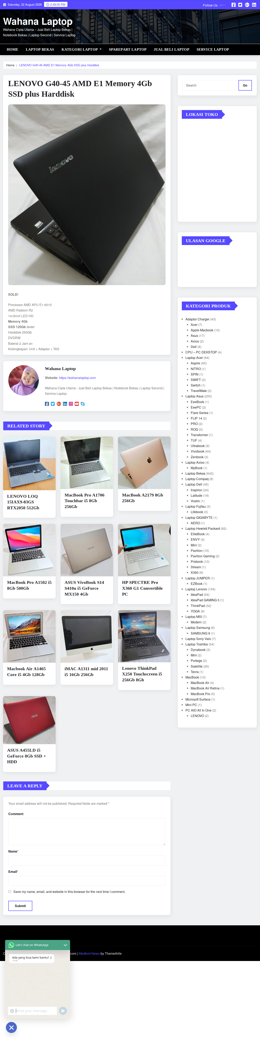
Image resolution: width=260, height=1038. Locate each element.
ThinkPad (198, 605)
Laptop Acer (194, 357)
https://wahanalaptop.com (77, 377)
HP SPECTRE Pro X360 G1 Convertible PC (142, 588)
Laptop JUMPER (197, 578)
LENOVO (197, 715)
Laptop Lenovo (196, 589)
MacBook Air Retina (205, 688)
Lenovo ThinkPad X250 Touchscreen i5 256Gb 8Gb (142, 674)
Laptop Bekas (40, 49)
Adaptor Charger (197, 319)
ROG (194, 429)
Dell (194, 346)
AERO (195, 523)
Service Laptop (213, 49)
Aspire (195, 363)
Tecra (195, 671)
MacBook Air (200, 682)
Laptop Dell (193, 484)
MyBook (197, 467)
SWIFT (196, 379)
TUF (194, 440)
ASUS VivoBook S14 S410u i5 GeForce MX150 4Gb (84, 588)
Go (245, 85)
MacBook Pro (200, 693)
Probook (197, 561)
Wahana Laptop (38, 21)
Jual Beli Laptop (171, 49)
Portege (196, 660)
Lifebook (197, 511)
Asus (194, 335)
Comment (15, 813)
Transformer (199, 434)
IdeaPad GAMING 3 (205, 600)
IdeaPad (197, 594)
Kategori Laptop (80, 49)
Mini (194, 545)
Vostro (195, 501)
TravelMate (199, 390)
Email (13, 871)
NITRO (196, 368)
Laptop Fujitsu (195, 506)
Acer (194, 324)
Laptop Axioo (195, 462)
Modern (196, 622)
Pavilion (197, 550)
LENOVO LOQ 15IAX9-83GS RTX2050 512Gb (23, 502)
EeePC (196, 407)
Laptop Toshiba (196, 644)
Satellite (197, 666)
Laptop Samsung (197, 627)
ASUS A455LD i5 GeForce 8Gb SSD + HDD (26, 756)
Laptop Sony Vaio (198, 638)
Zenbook (197, 457)
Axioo (195, 341)
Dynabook (198, 649)
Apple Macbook (202, 330)
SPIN (194, 374)
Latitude (196, 495)
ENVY (195, 539)
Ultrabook (198, 445)
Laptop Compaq (197, 478)
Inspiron (196, 490)
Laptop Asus (194, 396)
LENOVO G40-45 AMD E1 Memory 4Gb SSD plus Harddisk (59, 65)
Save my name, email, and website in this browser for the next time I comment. (69, 891)
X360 (194, 572)
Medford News (89, 953)
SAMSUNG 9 (200, 633)
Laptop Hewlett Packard (202, 528)
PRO (194, 423)
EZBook (197, 583)
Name (13, 851)
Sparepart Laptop (128, 49)
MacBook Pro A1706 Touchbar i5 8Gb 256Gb (84, 500)
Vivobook (197, 451)
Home (12, 49)
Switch (195, 385)
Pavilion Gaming (203, 556)
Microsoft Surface (197, 699)
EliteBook (198, 534)
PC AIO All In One (198, 710)
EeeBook (197, 401)
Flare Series (199, 412)
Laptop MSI (193, 616)
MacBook (192, 677)
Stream (196, 567)
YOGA (195, 611)
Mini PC (191, 704)
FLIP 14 (196, 418)
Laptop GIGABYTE (199, 517)
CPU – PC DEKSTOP (201, 352)
